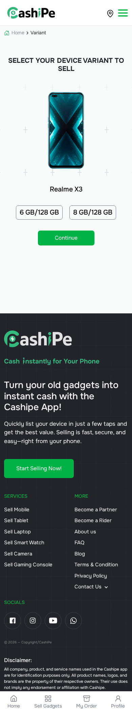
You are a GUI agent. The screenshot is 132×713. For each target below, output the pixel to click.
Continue (66, 237)
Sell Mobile (16, 509)
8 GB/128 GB (92, 212)
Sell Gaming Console (28, 564)
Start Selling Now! (39, 468)
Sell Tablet (16, 520)
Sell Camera (18, 553)
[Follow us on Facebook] (12, 621)
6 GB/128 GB (39, 212)
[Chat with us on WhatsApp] (73, 621)
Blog (79, 553)
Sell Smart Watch (24, 542)
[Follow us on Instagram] (33, 621)
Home (18, 33)
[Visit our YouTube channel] (53, 621)
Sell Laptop (17, 531)
